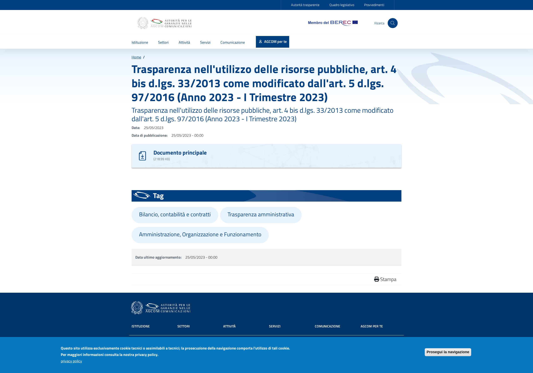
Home (136, 57)
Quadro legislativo (341, 4)
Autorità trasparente (305, 4)
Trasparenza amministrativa (261, 214)
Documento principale (180, 152)
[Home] (165, 23)
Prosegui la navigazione (448, 352)
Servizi (274, 326)
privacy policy (71, 361)
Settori (183, 326)
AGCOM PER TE (372, 326)
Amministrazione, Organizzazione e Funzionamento (200, 234)
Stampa (387, 279)
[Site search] (393, 23)
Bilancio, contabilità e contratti (175, 214)
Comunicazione (327, 326)
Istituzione (141, 326)
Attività (229, 326)
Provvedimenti (374, 4)
